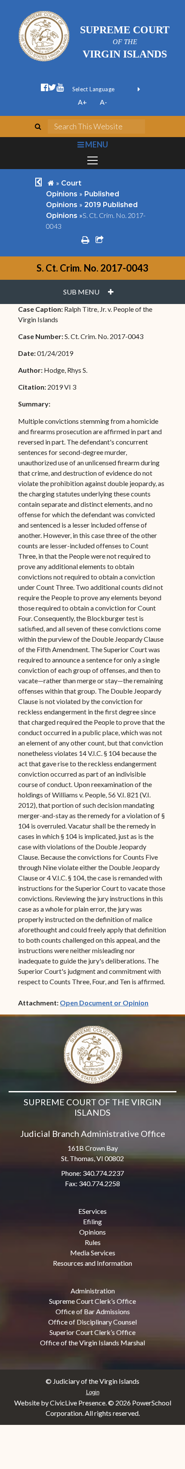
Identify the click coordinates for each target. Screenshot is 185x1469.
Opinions (92, 1232)
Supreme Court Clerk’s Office (92, 1301)
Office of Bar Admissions (93, 1311)
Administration (93, 1291)
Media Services (92, 1252)
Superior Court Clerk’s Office (92, 1332)
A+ (82, 102)
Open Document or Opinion (104, 1003)
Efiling (92, 1221)
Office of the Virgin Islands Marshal (92, 1342)
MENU (95, 144)
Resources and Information (92, 1263)
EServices (92, 1211)
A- (103, 102)
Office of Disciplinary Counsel (92, 1322)
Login (92, 1392)
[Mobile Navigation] (92, 160)
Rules (93, 1242)
